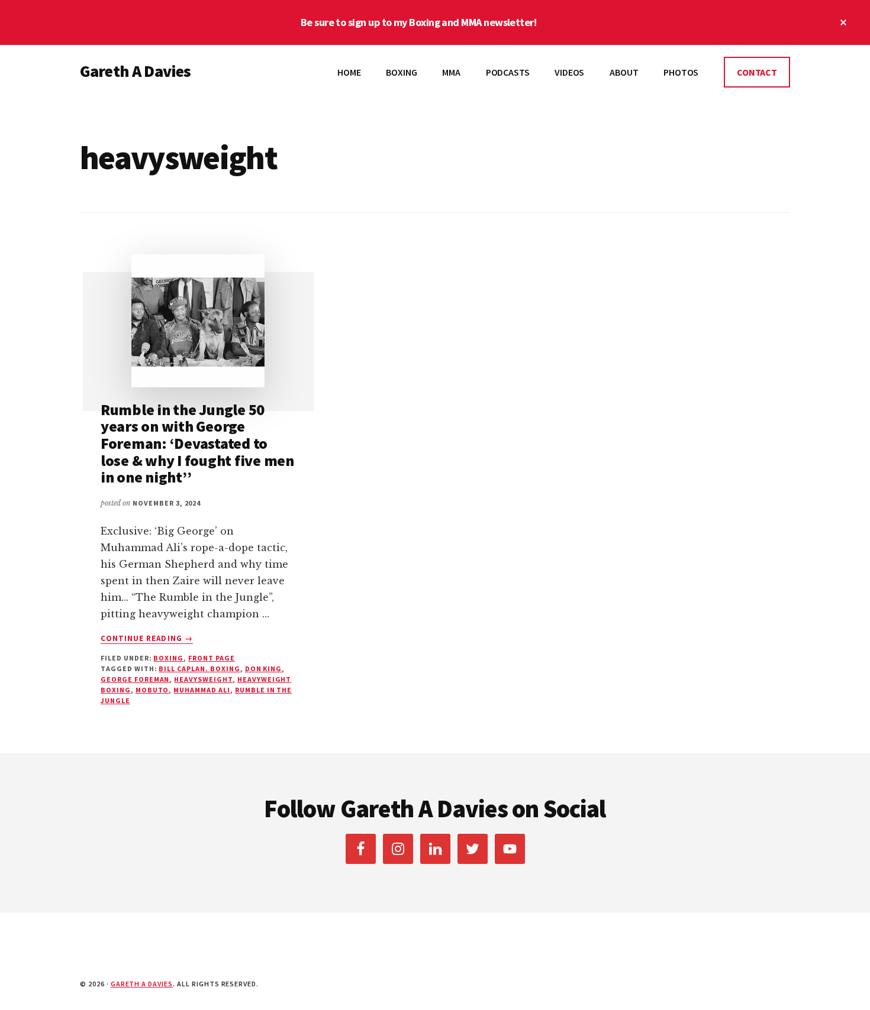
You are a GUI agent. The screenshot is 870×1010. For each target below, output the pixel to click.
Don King (263, 668)
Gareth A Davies (135, 71)
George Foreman (135, 679)
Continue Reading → (147, 638)
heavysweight (203, 679)
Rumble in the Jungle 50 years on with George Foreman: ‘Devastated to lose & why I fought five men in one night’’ (197, 443)
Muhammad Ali (201, 689)
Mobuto (152, 689)
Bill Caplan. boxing (199, 668)
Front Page (211, 657)
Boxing (168, 657)
